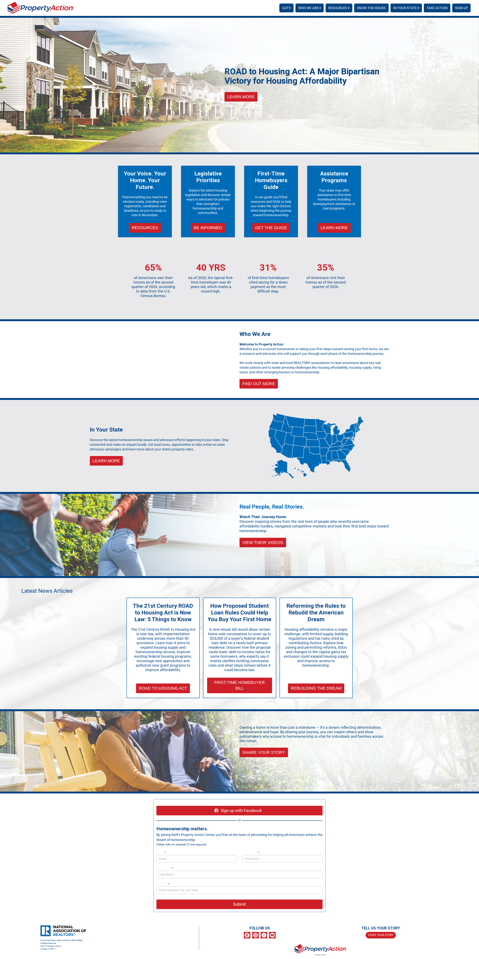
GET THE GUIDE (271, 227)
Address (162, 884)
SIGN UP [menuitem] (461, 8)
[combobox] (239, 890)
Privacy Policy (320, 955)
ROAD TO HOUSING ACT (163, 688)
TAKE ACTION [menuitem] (437, 8)
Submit (239, 904)
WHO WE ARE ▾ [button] (309, 8)
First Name (250, 852)
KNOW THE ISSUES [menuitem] (371, 8)
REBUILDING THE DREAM (316, 688)
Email (161, 852)
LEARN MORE (241, 96)
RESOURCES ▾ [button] (339, 8)
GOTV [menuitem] (286, 8)
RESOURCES (145, 227)
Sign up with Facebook (241, 810)
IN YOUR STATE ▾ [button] (406, 8)
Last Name (164, 868)
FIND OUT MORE (258, 383)
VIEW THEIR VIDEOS (262, 542)
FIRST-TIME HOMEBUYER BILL (239, 685)
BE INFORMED (208, 227)
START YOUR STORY (380, 935)
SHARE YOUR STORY (263, 752)
